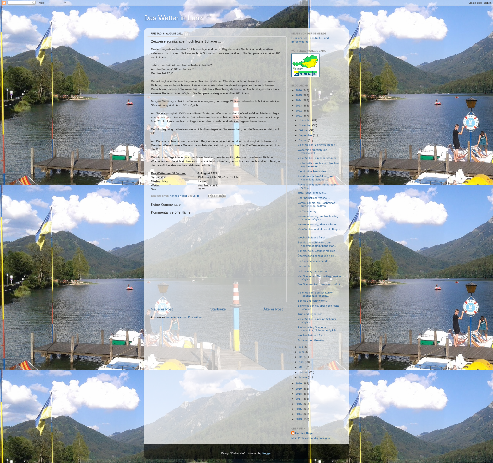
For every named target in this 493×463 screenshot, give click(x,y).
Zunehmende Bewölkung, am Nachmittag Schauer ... (316, 178)
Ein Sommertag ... (309, 211)
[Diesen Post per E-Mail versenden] (210, 196)
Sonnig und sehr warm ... (313, 300)
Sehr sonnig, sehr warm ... (314, 271)
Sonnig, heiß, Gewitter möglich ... (318, 250)
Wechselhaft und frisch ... (313, 237)
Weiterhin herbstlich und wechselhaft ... (312, 151)
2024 (299, 100)
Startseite (218, 309)
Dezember (305, 120)
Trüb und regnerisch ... (311, 314)
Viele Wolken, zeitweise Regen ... (318, 144)
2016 (299, 404)
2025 (299, 95)
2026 (299, 90)
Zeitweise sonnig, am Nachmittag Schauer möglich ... (318, 218)
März (302, 367)
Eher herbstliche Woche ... (314, 197)
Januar (303, 377)
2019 (299, 388)
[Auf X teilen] (217, 196)
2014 (299, 414)
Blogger (266, 453)
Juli (301, 347)
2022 (299, 110)
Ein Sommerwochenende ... (314, 261)
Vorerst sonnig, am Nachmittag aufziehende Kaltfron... (316, 204)
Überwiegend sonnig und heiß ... (317, 255)
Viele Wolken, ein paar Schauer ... (318, 158)
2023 (299, 105)
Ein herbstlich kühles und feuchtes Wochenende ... (318, 165)
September (306, 135)
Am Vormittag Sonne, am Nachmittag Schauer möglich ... (318, 329)
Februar (304, 372)
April (302, 362)
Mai (301, 357)
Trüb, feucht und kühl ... (312, 192)
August (303, 140)
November (305, 125)
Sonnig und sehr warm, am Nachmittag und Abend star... (317, 244)
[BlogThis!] (213, 196)
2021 (299, 115)
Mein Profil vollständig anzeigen (310, 438)
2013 (299, 419)
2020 (299, 383)
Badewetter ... (306, 266)
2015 (299, 409)
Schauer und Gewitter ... (312, 340)
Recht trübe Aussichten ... (313, 171)
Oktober (304, 130)
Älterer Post (273, 309)
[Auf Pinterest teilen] (224, 196)
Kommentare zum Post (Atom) (184, 317)
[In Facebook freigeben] (221, 196)
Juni (301, 352)
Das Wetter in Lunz (173, 18)
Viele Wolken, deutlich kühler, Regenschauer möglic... (315, 294)
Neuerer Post (162, 309)
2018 (299, 393)
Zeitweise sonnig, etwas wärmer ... (319, 224)
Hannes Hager (304, 433)
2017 (299, 398)
